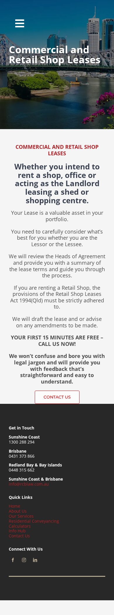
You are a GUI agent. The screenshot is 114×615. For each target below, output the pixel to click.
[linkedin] (35, 560)
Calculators (20, 526)
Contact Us (19, 536)
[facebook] (13, 560)
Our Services (21, 516)
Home (14, 506)
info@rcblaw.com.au (29, 484)
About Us (18, 511)
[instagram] (24, 560)
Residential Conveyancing (34, 521)
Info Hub (17, 531)
